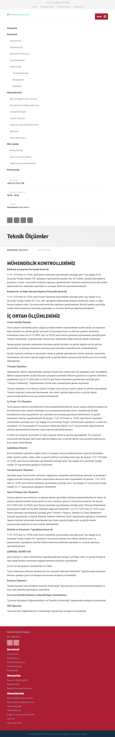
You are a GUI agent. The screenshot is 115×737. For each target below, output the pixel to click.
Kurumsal (12, 34)
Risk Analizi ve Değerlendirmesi (24, 105)
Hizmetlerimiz (14, 92)
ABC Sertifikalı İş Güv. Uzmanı (23, 99)
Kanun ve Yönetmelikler (21, 157)
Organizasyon (16, 47)
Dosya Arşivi (79, 7)
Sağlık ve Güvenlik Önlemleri (23, 163)
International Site (63, 7)
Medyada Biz (19, 80)
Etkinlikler (17, 86)
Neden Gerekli (16, 150)
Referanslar (13, 169)
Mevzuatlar (13, 144)
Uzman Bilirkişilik (18, 112)
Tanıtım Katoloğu (21, 73)
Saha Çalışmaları (18, 138)
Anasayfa (12, 28)
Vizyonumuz (15, 41)
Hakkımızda (15, 67)
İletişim (34, 7)
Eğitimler (14, 131)
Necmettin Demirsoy (19, 54)
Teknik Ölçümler (17, 118)
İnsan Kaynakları (47, 7)
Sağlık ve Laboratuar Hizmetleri (24, 125)
